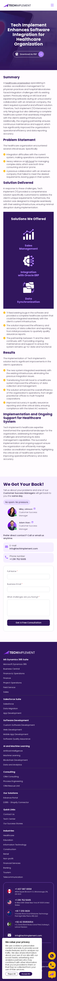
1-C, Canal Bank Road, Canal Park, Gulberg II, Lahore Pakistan (32, 925)
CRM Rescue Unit (11, 785)
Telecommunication (13, 877)
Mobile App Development (15, 734)
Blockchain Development (15, 760)
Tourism (7, 872)
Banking (7, 867)
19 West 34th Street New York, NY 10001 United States (32, 904)
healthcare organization (17, 82)
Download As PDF (28, 54)
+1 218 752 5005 (18, 559)
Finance (7, 678)
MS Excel (30, 161)
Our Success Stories (13, 823)
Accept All (26, 974)
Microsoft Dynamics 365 (15, 664)
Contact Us (8, 814)
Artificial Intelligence (13, 750)
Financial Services (11, 863)
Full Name (12, 571)
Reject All (12, 974)
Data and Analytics (12, 764)
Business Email (15, 584)
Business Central (11, 668)
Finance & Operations (14, 673)
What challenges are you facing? (23, 597)
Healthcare (8, 835)
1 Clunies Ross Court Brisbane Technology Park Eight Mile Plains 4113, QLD (31, 915)
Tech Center (9, 818)
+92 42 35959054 (24, 922)
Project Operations (12, 682)
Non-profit (8, 858)
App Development (12, 713)
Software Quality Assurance (16, 738)
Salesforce (8, 703)
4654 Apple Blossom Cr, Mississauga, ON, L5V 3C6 (31, 893)
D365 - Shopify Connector (16, 802)
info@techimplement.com (24, 548)
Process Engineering (13, 781)
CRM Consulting (11, 776)
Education (8, 840)
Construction (9, 849)
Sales (6, 692)
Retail (6, 853)
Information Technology (14, 844)
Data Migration (10, 708)
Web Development (12, 729)
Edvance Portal (10, 797)
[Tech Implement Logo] (17, 5)
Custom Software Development (19, 725)
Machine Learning (11, 755)
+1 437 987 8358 (23, 889)
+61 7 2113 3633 (22, 911)
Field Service (9, 687)
